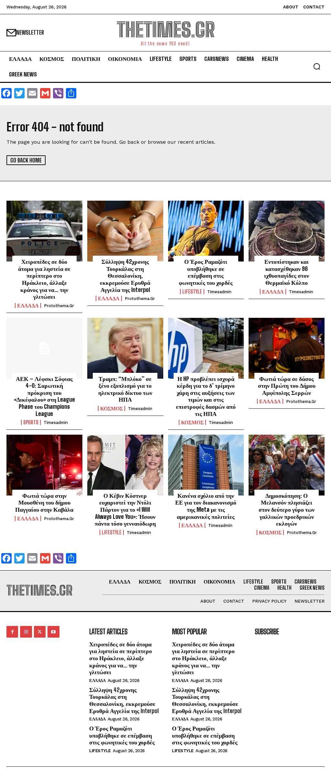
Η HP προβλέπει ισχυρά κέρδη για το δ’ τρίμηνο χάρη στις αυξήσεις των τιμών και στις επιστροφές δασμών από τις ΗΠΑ (206, 396)
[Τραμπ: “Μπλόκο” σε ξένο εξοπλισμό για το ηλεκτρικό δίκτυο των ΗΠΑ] (125, 348)
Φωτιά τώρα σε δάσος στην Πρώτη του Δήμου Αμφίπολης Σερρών (286, 385)
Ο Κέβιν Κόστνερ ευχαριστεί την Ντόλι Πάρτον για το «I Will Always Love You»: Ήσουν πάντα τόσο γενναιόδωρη (125, 509)
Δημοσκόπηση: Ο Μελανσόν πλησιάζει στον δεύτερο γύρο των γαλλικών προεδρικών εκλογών (287, 509)
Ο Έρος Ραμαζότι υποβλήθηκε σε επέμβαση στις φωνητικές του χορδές (206, 272)
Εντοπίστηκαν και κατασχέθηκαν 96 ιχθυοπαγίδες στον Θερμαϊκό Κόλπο (286, 272)
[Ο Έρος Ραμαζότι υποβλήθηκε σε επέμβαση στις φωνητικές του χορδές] (206, 231)
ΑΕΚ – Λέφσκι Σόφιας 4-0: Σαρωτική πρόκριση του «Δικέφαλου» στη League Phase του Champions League (44, 396)
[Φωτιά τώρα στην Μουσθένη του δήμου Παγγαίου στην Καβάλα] (44, 465)
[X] (40, 632)
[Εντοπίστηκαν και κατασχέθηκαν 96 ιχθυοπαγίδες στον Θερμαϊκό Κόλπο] (287, 231)
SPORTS (30, 422)
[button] (317, 66)
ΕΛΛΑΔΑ (28, 305)
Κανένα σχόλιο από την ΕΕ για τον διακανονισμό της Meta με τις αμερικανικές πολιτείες (205, 506)
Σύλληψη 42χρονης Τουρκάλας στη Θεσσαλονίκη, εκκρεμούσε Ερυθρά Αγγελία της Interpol (125, 275)
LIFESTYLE (192, 291)
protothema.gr (59, 305)
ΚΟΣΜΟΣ (111, 408)
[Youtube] (53, 632)
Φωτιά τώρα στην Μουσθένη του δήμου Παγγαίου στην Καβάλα (44, 502)
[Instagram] (26, 632)
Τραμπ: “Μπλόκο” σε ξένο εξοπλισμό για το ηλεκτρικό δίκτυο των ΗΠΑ (125, 389)
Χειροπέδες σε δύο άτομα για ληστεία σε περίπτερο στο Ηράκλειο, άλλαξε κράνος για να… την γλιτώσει (44, 279)
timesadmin (219, 291)
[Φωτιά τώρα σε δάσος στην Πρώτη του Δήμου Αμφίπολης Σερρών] (287, 348)
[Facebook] (12, 632)
